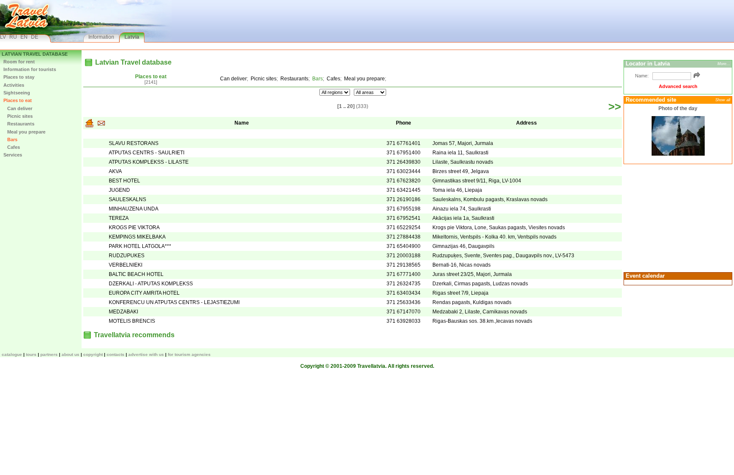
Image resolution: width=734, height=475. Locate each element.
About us (70, 354)
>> (614, 106)
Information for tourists (29, 69)
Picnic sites (18, 116)
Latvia (131, 37)
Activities (13, 85)
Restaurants (18, 123)
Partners (49, 354)
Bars (10, 139)
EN (24, 37)
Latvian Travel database (35, 54)
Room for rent (19, 61)
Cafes (11, 147)
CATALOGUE (12, 354)
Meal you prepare (24, 131)
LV (3, 37)
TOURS (31, 354)
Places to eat (17, 100)
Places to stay (18, 77)
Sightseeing (16, 92)
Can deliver (17, 108)
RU (13, 37)
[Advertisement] (677, 217)
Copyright (93, 354)
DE (34, 37)
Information (101, 37)
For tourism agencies (189, 354)
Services (12, 154)
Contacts (115, 354)
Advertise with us (146, 354)
